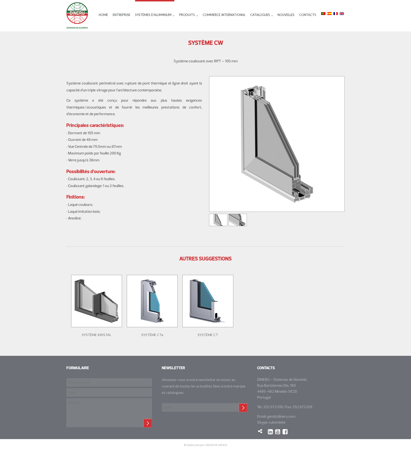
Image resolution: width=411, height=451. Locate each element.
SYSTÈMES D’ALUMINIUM (153, 15)
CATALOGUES (260, 15)
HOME (103, 15)
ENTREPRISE (121, 15)
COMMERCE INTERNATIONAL (224, 15)
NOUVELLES (286, 15)
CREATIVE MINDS (216, 445)
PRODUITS (187, 15)
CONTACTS (307, 15)
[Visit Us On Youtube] (279, 432)
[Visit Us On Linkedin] (271, 432)
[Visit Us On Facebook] (286, 432)
